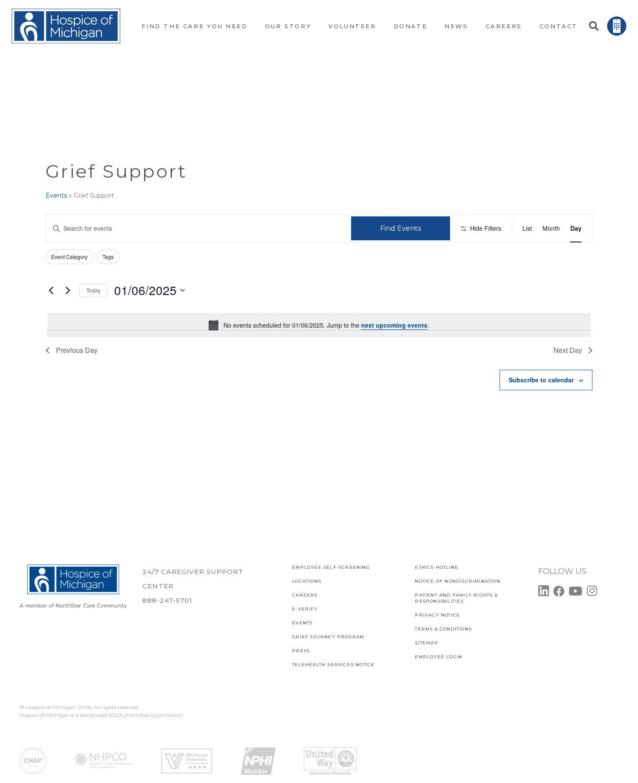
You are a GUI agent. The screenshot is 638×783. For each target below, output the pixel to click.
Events (56, 195)
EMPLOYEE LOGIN (438, 657)
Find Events (400, 228)
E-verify (305, 609)
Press (301, 651)
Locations (306, 581)
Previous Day (77, 350)
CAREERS (304, 595)
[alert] (319, 325)
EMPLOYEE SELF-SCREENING (331, 567)
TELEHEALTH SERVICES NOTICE (333, 664)
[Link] (66, 26)
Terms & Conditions (443, 629)
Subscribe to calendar (541, 379)
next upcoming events (394, 325)
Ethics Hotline (436, 567)
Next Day (567, 350)
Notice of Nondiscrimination (457, 581)
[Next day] (67, 290)
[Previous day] (51, 290)
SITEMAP (426, 643)
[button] (593, 26)
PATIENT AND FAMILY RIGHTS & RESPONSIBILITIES (456, 598)
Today (93, 290)
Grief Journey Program (328, 637)
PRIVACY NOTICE (437, 615)
